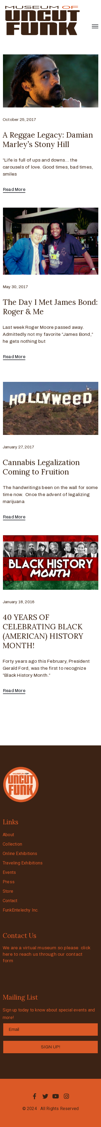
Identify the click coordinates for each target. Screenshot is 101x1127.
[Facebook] (35, 1096)
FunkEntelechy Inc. (21, 910)
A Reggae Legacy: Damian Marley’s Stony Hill (48, 139)
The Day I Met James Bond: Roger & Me (50, 306)
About (8, 834)
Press (9, 881)
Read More (14, 189)
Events (9, 872)
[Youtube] (56, 1096)
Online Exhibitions (20, 853)
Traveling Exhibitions (23, 863)
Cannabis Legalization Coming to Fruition (41, 467)
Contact (10, 900)
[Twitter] (45, 1096)
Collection (12, 844)
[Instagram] (66, 1096)
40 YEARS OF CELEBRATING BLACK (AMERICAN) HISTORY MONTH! (43, 631)
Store (8, 891)
